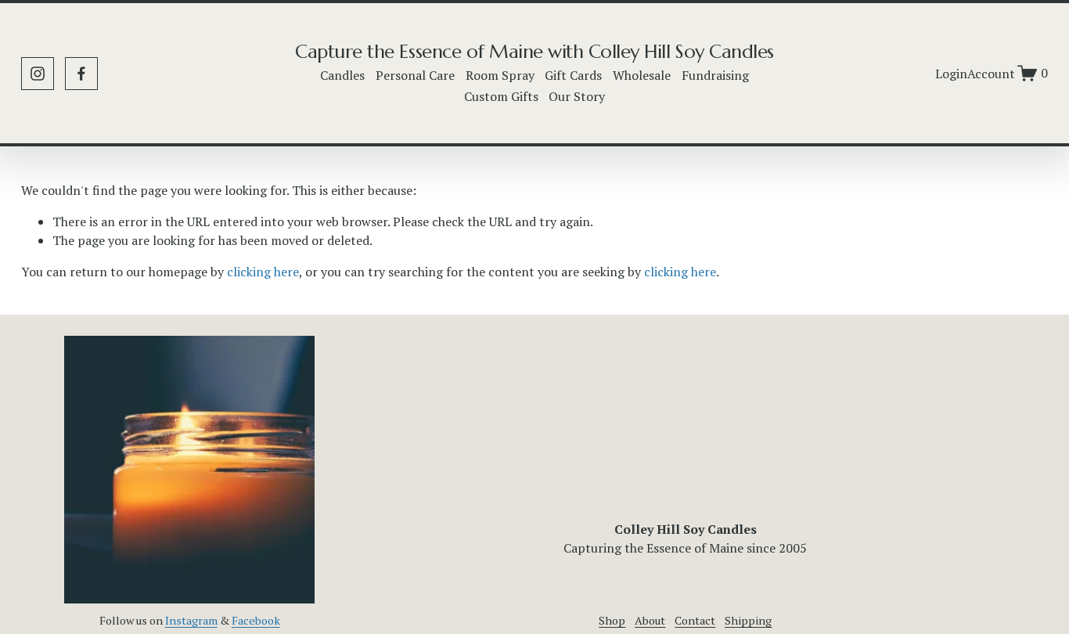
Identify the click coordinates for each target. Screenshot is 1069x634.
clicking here (263, 271)
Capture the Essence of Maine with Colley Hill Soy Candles (534, 51)
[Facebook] (81, 73)
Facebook (256, 620)
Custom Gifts (501, 96)
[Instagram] (37, 73)
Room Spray (500, 75)
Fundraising (715, 75)
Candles (342, 75)
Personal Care (415, 75)
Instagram (191, 620)
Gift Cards (573, 75)
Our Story (577, 96)
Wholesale (642, 75)
